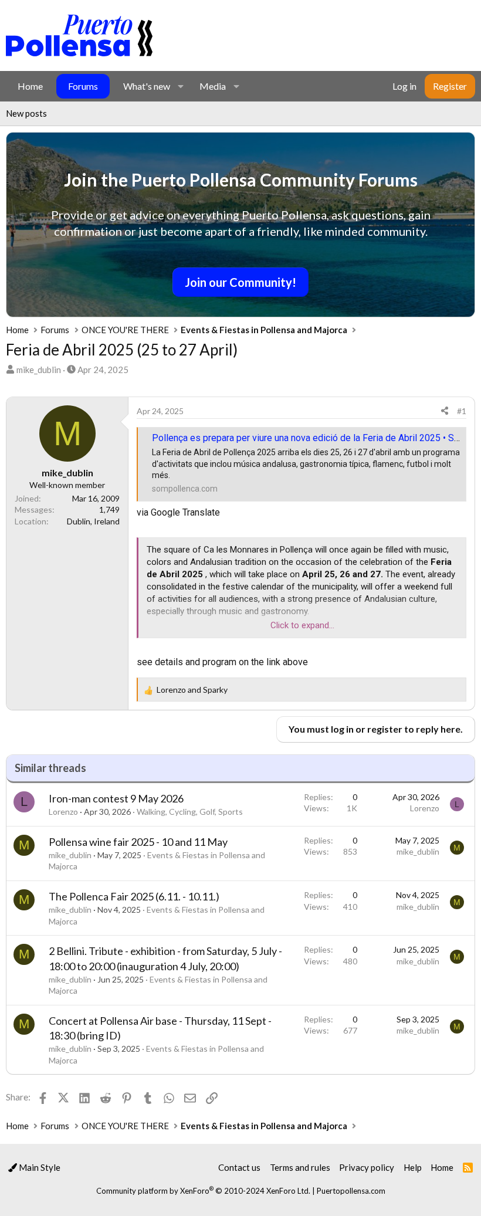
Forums (83, 86)
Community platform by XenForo (203, 1190)
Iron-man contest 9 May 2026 (116, 798)
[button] (180, 86)
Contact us (239, 1167)
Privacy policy (366, 1167)
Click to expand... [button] (302, 625)
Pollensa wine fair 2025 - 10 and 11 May (138, 841)
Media (212, 86)
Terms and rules (300, 1167)
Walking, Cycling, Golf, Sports (190, 812)
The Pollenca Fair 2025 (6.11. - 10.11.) (134, 896)
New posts (26, 113)
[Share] (444, 411)
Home (30, 86)
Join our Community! (240, 282)
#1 (461, 411)
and (192, 690)
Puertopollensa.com (351, 1190)
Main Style (38, 1167)
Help (413, 1167)
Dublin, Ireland (93, 521)
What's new (146, 86)
